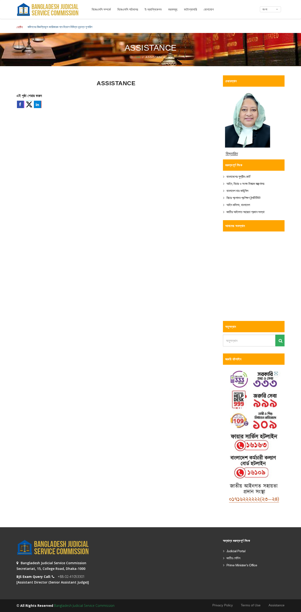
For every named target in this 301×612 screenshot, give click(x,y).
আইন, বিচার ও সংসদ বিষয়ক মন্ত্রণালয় (245, 184)
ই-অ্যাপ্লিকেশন (153, 9)
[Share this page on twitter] (29, 104)
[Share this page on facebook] (20, 104)
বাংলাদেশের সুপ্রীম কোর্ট (238, 176)
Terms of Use (251, 605)
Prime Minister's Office (241, 565)
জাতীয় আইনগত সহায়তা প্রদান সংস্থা (245, 212)
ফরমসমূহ (172, 9)
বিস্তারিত (232, 153)
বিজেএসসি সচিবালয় (127, 9)
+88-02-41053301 (71, 576)
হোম (138, 57)
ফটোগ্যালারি (190, 9)
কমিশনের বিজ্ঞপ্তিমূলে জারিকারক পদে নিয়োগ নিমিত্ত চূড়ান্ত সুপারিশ (60, 27)
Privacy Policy (222, 605)
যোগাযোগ (209, 9)
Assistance (277, 605)
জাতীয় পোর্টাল (233, 558)
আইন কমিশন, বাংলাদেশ (238, 205)
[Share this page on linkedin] (37, 104)
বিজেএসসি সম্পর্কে (101, 9)
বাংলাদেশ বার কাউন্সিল (237, 191)
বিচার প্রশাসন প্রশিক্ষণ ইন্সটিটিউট (243, 198)
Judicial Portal (236, 551)
